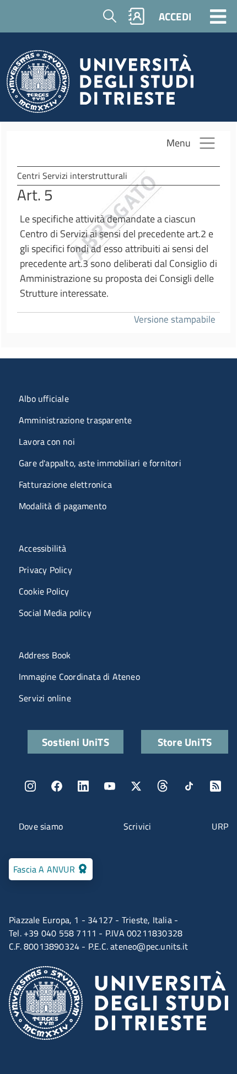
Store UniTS (185, 742)
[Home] (100, 84)
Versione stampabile (175, 319)
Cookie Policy (44, 591)
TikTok (189, 786)
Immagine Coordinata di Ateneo (79, 676)
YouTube (109, 786)
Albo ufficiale (44, 398)
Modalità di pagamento (62, 506)
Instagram (30, 786)
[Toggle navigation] (218, 16)
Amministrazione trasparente (75, 420)
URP (220, 826)
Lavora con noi (47, 441)
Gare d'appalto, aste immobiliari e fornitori (100, 463)
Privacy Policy (45, 569)
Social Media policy (55, 612)
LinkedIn (83, 786)
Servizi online (45, 698)
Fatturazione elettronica (65, 484)
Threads (162, 786)
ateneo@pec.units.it (149, 946)
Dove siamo (41, 826)
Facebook (57, 786)
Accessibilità (43, 548)
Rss (215, 786)
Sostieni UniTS (75, 742)
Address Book (45, 655)
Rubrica (136, 16)
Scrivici (137, 826)
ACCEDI (175, 16)
